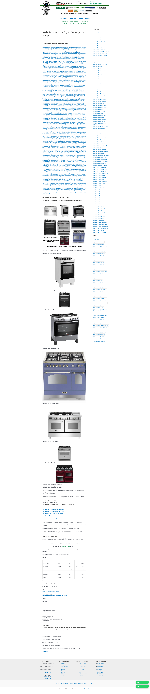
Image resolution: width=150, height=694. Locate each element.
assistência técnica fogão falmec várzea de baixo (67, 141)
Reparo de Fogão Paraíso (98, 66)
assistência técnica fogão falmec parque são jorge (52, 126)
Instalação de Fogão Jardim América (100, 232)
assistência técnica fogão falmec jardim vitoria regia (53, 108)
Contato (85, 683)
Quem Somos (65, 683)
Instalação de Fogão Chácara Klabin (100, 169)
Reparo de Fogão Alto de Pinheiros (100, 101)
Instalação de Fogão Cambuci (99, 208)
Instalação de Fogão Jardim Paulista (100, 222)
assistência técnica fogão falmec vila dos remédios (60, 151)
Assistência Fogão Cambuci (98, 284)
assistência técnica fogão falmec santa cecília (66, 132)
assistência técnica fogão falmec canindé (60, 59)
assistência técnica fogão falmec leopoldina (59, 110)
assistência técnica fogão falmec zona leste (62, 190)
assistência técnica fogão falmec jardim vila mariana (74, 107)
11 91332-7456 (69, 23)
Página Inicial (59, 683)
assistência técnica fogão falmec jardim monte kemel (53, 101)
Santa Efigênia (100, 672)
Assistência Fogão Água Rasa (98, 338)
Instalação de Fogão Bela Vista (99, 202)
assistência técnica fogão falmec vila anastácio (75, 143)
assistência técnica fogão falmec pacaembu (74, 115)
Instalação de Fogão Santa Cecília (99, 200)
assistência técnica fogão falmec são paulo (72, 134)
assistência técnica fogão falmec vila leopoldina (71, 161)
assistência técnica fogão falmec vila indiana (58, 159)
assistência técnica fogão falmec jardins (72, 108)
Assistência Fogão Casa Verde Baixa (99, 300)
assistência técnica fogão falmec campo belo (64, 58)
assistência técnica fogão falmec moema (62, 113)
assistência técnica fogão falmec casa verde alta (75, 61)
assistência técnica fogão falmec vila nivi (55, 170)
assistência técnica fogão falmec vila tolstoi (56, 188)
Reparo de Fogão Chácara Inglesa (99, 143)
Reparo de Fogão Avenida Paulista (100, 85)
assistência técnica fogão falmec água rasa (69, 47)
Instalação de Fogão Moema (98, 230)
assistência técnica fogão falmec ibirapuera (71, 80)
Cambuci (62, 675)
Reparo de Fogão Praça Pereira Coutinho (101, 155)
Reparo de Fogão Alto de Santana (99, 119)
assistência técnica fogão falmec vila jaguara (73, 160)
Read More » (45, 651)
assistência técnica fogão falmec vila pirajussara (62, 176)
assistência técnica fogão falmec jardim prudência (73, 104)
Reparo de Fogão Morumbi (98, 93)
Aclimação (63, 663)
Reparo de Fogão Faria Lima (98, 89)
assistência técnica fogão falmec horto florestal (52, 80)
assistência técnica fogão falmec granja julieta (65, 77)
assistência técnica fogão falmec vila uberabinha (75, 188)
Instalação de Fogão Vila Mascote (99, 206)
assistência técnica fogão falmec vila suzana (59, 187)
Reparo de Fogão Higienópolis (99, 95)
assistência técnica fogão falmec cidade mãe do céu (56, 71)
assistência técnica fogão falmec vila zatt (68, 189)
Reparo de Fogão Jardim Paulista (99, 157)
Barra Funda (63, 667)
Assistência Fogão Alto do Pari (98, 255)
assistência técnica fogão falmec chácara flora (60, 66)
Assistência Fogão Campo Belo (99, 287)
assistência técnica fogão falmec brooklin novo (75, 56)
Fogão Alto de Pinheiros (99, 341)
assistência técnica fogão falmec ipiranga (58, 82)
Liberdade (81, 670)
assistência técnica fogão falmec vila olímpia (72, 171)
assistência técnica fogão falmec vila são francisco (67, 184)
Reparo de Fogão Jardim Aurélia (99, 72)
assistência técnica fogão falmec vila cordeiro (64, 148)
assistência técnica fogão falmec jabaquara (69, 84)
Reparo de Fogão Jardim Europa (99, 163)
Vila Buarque (100, 673)
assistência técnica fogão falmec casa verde (56, 61)
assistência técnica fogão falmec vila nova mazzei (52, 171)
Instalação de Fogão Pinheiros (99, 220)
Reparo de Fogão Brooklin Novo (99, 107)
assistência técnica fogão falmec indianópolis (63, 81)
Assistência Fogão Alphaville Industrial (100, 246)
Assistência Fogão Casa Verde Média (100, 302)
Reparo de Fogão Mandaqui (98, 32)
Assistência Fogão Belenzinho (98, 264)
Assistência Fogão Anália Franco (99, 257)
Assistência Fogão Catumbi (98, 305)
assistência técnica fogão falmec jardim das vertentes (57, 94)
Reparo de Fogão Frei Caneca (99, 87)
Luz (80, 672)
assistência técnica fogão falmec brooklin (56, 56)
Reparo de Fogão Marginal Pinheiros (100, 126)
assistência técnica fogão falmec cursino (50, 75)
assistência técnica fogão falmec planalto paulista (56, 128)
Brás (62, 673)
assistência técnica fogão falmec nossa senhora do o (53, 115)
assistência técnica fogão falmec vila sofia (64, 185)
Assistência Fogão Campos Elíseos (99, 289)
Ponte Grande (100, 666)
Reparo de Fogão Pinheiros (98, 103)
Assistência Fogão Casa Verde (98, 296)
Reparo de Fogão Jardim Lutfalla (99, 68)
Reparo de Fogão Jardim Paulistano (100, 58)
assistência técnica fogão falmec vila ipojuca (77, 159)
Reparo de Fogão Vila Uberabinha (99, 149)
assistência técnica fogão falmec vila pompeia (51, 179)
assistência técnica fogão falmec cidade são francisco (58, 72)
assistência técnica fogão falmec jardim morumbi (75, 101)
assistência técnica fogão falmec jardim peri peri (52, 104)
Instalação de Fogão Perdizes (99, 183)
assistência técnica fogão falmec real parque (51, 131)
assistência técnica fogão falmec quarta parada (52, 129)
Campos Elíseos (82, 663)
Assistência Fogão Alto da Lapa (99, 251)
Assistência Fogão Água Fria (98, 336)
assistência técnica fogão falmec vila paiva (51, 173)
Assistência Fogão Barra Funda (99, 260)
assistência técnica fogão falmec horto (78, 79)
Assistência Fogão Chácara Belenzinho (100, 315)
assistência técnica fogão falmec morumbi (76, 114)
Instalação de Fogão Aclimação (99, 212)
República (99, 669)
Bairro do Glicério (64, 666)
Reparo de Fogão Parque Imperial (99, 137)
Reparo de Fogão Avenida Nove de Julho (101, 51)
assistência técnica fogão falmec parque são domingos (71, 124)
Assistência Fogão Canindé (98, 291)
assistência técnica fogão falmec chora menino (58, 70)
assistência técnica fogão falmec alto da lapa (62, 49)
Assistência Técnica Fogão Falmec (55, 44)
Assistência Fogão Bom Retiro (98, 269)
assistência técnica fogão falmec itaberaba (76, 82)
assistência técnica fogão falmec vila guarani (51, 155)
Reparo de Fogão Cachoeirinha (99, 41)
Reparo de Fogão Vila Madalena (99, 83)
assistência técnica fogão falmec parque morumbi (69, 123)
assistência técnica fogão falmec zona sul (74, 192)
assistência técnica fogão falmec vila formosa (51, 154)
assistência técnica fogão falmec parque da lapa (68, 119)
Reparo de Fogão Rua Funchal (99, 121)
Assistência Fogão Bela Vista (98, 262)
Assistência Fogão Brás (97, 280)
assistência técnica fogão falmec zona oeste (56, 192)
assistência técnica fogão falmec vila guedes (70, 155)
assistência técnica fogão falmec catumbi (50, 63)
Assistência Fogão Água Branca (99, 334)
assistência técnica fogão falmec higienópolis (60, 79)
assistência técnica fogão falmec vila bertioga (51, 146)
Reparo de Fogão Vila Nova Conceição (100, 161)
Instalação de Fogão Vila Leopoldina (100, 181)
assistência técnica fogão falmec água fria (51, 47)
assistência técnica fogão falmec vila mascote (70, 166)
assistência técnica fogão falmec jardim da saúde (55, 93)
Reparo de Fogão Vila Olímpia (99, 133)
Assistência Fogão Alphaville (98, 244)
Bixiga (62, 670)
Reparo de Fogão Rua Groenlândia (100, 53)
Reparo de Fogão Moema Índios (99, 99)
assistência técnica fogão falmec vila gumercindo (68, 156)
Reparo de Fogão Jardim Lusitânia (100, 159)
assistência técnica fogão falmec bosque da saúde (63, 54)
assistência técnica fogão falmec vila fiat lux (54, 152)
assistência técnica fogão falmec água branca (75, 46)
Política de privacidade (78, 683)
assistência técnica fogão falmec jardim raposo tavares (53, 105)
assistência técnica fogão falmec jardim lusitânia (75, 99)
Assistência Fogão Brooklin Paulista (99, 278)
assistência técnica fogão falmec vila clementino (66, 147)
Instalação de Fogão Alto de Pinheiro (100, 191)
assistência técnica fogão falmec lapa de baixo (63, 109)
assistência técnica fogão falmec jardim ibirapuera (59, 98)
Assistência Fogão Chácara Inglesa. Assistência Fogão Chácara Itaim (99, 320)
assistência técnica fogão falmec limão (50, 112)
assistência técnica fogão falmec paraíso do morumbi (71, 118)
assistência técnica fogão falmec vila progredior (72, 179)
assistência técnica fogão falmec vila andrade (51, 145)
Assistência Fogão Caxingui (98, 307)
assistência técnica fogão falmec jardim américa (57, 86)
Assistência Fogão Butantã (98, 282)
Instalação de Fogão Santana (98, 199)
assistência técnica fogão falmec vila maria (66, 162)
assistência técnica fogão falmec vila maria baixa (62, 164)
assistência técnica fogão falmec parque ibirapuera (67, 122)
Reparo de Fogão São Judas (98, 135)
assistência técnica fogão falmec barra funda (55, 52)
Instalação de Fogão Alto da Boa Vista (100, 171)
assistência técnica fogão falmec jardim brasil (56, 89)
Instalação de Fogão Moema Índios (100, 224)
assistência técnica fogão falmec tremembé (51, 140)
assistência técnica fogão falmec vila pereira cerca (66, 175)
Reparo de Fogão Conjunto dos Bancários (101, 74)
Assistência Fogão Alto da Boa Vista (99, 248)
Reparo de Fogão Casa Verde (99, 43)
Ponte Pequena (100, 667)
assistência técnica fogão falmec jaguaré (59, 85)
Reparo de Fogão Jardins (98, 113)
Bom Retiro (63, 672)
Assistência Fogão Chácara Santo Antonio (101, 327)
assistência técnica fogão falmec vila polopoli (74, 178)
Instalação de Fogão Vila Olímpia (99, 177)
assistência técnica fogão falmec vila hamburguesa (63, 157)
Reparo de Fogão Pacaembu (98, 153)
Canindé (81, 665)
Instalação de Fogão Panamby (99, 197)
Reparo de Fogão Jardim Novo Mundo (100, 151)
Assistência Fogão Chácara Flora (99, 317)
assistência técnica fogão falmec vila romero (70, 181)
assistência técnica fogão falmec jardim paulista (52, 103)
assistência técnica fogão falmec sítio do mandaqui (64, 136)
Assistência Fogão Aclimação (98, 242)
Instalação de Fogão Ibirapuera (99, 175)
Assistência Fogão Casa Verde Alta (99, 298)
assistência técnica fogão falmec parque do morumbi (66, 120)
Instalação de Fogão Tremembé (99, 187)
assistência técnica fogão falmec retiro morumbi (71, 131)
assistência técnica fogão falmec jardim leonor (54, 99)
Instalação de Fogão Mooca (98, 195)
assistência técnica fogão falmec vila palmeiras (70, 173)
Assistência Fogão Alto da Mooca (99, 253)
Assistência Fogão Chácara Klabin (99, 323)
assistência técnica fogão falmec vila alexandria (62, 142)
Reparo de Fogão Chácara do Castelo (100, 80)
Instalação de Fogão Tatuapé (98, 210)
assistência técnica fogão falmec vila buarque (71, 146)
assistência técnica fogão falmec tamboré (58, 138)
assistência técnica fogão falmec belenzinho (68, 53)
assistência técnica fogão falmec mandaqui (68, 112)
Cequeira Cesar (82, 666)
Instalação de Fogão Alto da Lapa (99, 189)
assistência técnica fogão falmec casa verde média (74, 62)
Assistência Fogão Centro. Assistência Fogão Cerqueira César (100, 310)
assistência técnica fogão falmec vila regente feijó (73, 180)
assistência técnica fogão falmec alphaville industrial (63, 48)
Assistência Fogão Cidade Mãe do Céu (100, 332)
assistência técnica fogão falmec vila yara (51, 189)
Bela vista (63, 669)
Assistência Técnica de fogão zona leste (53, 509)
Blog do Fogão (91, 683)
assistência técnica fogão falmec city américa (55, 73)
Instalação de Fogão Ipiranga (98, 214)
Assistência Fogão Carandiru (98, 293)
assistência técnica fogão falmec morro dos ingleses (56, 114)
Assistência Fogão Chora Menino (99, 313)
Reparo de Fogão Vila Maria (98, 39)
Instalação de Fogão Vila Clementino (100, 173)
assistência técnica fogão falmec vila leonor (51, 161)
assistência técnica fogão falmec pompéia (75, 128)
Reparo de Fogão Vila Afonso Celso (100, 64)
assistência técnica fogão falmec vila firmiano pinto (73, 152)
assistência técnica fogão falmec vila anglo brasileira (72, 145)
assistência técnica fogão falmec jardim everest (56, 95)
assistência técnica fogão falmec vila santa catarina (66, 183)
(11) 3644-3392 (47, 672)
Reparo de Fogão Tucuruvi (98, 45)
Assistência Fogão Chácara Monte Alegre (100, 325)
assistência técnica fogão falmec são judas (54, 134)
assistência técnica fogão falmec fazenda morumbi (70, 75)
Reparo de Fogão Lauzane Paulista (100, 165)
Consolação (81, 667)
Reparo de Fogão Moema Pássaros (100, 105)
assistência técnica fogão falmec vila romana (51, 181)
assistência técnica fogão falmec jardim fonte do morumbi (58, 96)
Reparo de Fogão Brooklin (98, 109)
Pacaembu (81, 675)
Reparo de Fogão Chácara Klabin (99, 78)
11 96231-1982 (81, 23)
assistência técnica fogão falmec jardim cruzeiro (56, 91)
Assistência (44, 46)
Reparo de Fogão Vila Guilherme (99, 37)
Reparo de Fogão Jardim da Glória (100, 70)
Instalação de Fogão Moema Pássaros (100, 228)
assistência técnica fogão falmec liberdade (77, 110)
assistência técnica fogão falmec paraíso (50, 118)
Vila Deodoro (100, 675)
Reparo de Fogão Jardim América (99, 115)
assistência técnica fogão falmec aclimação (56, 46)
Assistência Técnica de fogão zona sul (52, 513)
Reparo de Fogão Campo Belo (99, 111)
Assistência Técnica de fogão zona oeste (53, 511)
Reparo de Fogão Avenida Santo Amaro (101, 131)
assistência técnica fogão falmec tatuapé (75, 138)
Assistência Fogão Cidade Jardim (99, 329)
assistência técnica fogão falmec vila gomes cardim (72, 154)
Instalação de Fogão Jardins (98, 179)
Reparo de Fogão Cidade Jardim (99, 49)
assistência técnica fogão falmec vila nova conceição (75, 170)
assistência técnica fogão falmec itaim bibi (51, 84)
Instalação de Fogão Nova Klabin (99, 167)
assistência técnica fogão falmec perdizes (72, 126)
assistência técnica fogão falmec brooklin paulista (52, 57)
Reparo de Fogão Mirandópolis (99, 139)
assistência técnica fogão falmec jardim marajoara (73, 100)
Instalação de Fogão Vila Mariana (99, 216)
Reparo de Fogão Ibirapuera (98, 97)
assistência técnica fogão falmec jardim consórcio (57, 90)
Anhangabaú (63, 665)
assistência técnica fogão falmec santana (60, 133)
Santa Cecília (100, 670)
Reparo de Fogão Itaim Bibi (98, 117)
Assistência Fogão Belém (97, 266)
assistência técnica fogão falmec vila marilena (76, 165)
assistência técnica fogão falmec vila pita (56, 178)
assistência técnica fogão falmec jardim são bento (76, 105)
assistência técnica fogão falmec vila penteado (66, 174)
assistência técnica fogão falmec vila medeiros (66, 168)
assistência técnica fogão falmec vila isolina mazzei (53, 160)
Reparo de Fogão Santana (98, 47)
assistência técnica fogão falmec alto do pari (58, 51)
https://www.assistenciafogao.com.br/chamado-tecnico (54, 595)
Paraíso (99, 665)
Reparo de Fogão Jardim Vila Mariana (100, 76)
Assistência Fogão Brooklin (98, 273)
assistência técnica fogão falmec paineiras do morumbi (53, 117)
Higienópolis (81, 669)
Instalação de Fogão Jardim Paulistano (100, 226)
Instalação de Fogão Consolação (99, 218)
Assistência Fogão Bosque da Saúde (100, 271)
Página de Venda (87, 688)
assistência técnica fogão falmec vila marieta (57, 165)
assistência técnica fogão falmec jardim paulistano (73, 103)
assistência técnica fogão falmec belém (50, 53)
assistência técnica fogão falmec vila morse (61, 169)
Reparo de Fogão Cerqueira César (100, 82)
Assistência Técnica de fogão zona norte (53, 516)
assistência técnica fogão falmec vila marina (51, 166)
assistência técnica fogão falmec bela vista (73, 52)
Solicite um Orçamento (76, 497)
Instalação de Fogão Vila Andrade (99, 204)
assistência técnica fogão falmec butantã (71, 57)
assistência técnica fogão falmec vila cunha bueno (61, 150)
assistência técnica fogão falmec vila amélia (56, 143)
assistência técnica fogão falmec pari (50, 119)
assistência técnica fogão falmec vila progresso (52, 180)
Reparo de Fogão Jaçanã (98, 35)
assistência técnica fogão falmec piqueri (64, 127)
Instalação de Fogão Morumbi (99, 193)
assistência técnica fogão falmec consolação (74, 73)
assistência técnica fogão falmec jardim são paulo (52, 107)
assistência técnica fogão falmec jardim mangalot (52, 100)
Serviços (71, 683)
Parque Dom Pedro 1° (101, 663)
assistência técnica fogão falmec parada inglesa (75, 117)
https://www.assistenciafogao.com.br (50, 591)
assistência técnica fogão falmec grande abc (67, 76)
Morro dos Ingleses (83, 673)
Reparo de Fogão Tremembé (98, 33)
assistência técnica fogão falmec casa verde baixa (52, 62)
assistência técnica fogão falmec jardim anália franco (58, 87)
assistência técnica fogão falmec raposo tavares (72, 129)
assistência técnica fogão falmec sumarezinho (58, 137)
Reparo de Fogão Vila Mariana (99, 91)
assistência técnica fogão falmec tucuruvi (69, 140)
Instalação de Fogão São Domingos (100, 185)
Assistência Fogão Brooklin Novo (99, 275)
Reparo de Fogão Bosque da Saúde (100, 145)
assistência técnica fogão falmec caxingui (68, 63)
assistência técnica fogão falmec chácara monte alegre (56, 68)
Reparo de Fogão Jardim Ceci (99, 141)
